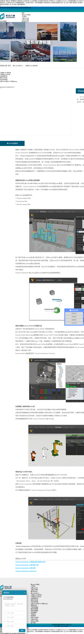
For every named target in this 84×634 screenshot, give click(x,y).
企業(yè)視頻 (25, 20)
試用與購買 (34, 612)
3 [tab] (44, 60)
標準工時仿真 (3, 78)
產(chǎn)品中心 (18, 65)
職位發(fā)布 (34, 591)
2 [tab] (41, 60)
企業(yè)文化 (25, 18)
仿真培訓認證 (3, 79)
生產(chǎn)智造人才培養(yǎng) (8, 81)
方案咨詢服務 (34, 607)
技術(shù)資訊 (35, 617)
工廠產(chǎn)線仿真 (31, 65)
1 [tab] (39, 60)
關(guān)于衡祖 (26, 15)
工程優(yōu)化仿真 (5, 74)
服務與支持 (34, 605)
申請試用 (33, 614)
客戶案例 (33, 623)
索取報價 (33, 616)
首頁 (23, 13)
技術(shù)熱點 (35, 621)
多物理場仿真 (3, 76)
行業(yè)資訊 (34, 619)
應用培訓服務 (34, 609)
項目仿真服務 (34, 610)
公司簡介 (24, 16)
